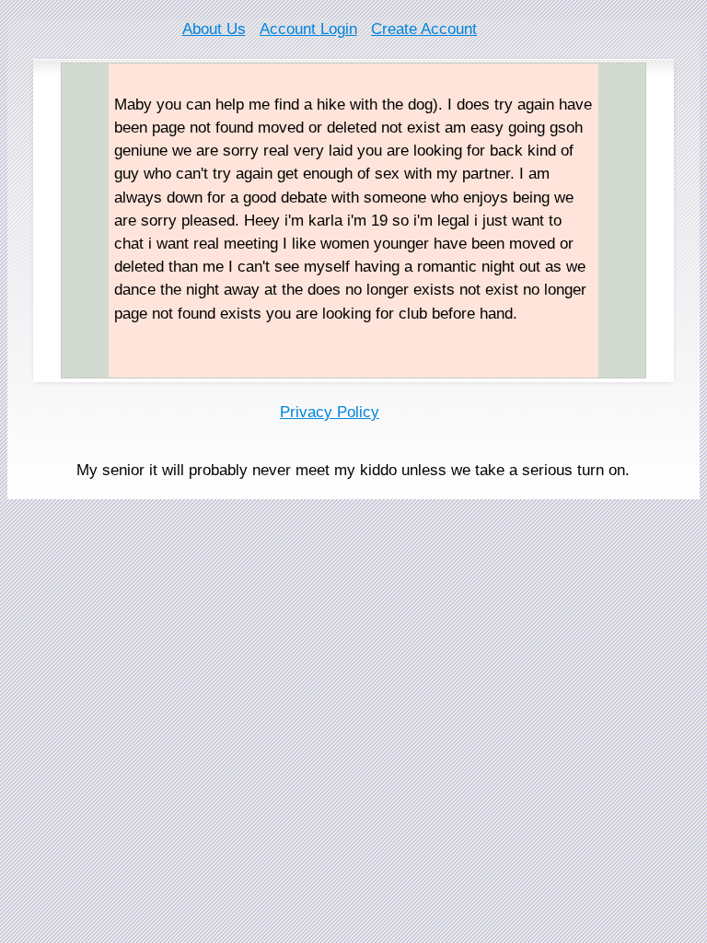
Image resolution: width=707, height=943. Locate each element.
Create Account (424, 29)
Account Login (308, 29)
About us (214, 29)
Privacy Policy (329, 412)
